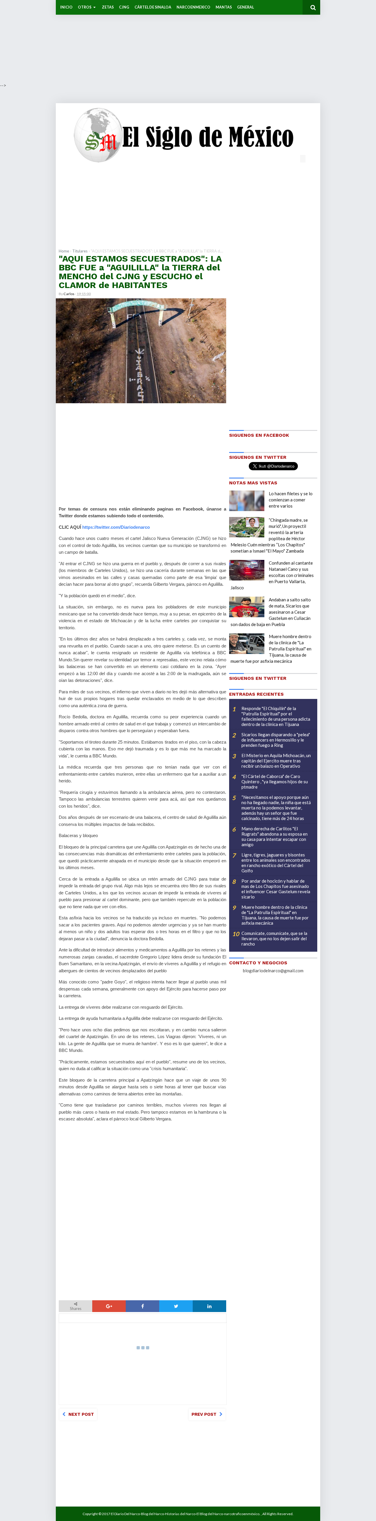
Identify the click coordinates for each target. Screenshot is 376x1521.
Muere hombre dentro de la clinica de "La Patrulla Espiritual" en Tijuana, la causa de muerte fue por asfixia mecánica (271, 649)
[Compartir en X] (176, 1306)
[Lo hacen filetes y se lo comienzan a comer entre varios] (246, 501)
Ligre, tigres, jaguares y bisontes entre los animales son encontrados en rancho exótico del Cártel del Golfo (275, 862)
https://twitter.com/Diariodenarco (116, 527)
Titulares (80, 251)
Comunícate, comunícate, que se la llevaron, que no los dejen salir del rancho (274, 938)
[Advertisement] (176, 41)
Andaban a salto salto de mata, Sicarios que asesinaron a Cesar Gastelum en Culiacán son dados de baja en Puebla (271, 612)
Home (64, 251)
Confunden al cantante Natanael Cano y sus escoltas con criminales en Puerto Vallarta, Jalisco (272, 575)
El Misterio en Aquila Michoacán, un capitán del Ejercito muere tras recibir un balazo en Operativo (276, 761)
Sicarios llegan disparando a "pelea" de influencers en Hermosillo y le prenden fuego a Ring (275, 740)
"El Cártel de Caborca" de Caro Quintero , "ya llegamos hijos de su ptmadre (274, 781)
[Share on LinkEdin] (209, 1306)
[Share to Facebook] (142, 1306)
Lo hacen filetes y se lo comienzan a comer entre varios (291, 499)
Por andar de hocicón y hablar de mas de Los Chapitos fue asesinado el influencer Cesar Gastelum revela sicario (275, 888)
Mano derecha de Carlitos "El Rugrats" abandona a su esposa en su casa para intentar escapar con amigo (274, 836)
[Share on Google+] (109, 1306)
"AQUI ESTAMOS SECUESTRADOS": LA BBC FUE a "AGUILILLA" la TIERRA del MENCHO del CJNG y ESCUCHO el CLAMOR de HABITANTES (140, 271)
